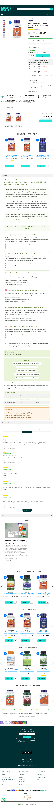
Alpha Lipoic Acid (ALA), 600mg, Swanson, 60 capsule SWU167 (33, 708)
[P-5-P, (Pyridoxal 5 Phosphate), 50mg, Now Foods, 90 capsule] (27, 145)
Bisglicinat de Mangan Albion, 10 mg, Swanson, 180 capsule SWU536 (27, 594)
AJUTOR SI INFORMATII (7, 771)
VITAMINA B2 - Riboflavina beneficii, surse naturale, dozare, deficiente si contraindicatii (16, 542)
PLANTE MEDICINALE (24, 783)
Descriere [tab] (4, 175)
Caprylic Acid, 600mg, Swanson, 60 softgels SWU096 (27, 670)
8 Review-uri (37, 29)
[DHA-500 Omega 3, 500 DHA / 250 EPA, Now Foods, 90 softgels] (44, 698)
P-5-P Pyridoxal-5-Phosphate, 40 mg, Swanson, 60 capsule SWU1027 (11, 594)
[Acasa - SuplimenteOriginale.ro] (8, 9)
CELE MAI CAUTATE (23, 771)
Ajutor (3, 784)
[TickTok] (28, 752)
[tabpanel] (17, 29)
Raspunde (5, 446)
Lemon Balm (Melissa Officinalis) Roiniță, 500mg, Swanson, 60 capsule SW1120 (43, 670)
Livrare (3, 774)
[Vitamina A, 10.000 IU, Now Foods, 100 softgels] (43, 583)
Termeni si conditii (6, 777)
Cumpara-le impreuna (46, 120)
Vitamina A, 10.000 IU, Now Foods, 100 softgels (43, 594)
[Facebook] (23, 752)
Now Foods (11, 154)
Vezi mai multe (27, 510)
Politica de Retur (6, 776)
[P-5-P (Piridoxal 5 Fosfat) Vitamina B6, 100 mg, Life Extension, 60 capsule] (42, 145)
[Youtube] (25, 752)
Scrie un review (27, 432)
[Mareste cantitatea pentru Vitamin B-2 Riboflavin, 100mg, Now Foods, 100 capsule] (34, 55)
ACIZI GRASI (22, 776)
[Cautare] (51, 9)
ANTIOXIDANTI (22, 779)
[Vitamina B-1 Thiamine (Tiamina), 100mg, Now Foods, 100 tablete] (11, 145)
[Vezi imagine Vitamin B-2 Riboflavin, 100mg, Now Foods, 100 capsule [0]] (4, 23)
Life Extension (42, 154)
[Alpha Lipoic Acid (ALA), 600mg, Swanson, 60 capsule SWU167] (27, 698)
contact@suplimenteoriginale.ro (28, 765)
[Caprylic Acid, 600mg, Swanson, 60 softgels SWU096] (27, 659)
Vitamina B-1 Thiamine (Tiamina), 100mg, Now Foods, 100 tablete (11, 156)
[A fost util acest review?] (14, 448)
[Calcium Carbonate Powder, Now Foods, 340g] (9, 698)
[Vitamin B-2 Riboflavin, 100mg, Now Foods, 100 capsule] (17, 29)
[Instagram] (31, 752)
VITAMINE (21, 774)
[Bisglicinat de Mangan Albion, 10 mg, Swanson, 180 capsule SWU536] (27, 583)
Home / (3, 18)
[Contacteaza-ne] (47, 14)
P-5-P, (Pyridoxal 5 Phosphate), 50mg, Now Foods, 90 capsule (27, 156)
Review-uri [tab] (5, 423)
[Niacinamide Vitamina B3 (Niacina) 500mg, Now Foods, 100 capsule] (11, 621)
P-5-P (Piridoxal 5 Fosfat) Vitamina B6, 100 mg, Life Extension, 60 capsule (42, 156)
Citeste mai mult (8, 560)
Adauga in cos (43, 56)
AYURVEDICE (22, 781)
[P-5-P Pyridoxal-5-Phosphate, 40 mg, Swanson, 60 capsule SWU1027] (11, 583)
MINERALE (21, 777)
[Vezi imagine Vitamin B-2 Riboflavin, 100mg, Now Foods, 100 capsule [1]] (4, 29)
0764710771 (27, 763)
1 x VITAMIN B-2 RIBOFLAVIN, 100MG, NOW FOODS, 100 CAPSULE (8, 125)
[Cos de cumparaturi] (51, 14)
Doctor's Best (10, 668)
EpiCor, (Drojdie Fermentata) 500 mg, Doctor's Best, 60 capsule (11, 670)
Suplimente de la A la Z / (11, 18)
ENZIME (21, 784)
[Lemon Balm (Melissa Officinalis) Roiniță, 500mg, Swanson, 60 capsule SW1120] (43, 659)
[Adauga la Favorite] (15, 166)
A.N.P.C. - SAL (5, 783)
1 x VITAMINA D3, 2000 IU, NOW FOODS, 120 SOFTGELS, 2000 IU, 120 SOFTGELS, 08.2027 (18, 125)
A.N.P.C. (4, 781)
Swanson (10, 592)
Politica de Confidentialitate (8, 779)
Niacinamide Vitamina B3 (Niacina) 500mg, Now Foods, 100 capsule (11, 632)
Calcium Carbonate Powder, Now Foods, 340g (13, 708)
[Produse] (2, 15)
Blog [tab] (3, 515)
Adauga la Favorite (33, 91)
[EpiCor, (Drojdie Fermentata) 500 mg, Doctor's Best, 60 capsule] (11, 659)
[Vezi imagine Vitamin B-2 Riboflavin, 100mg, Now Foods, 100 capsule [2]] (4, 35)
